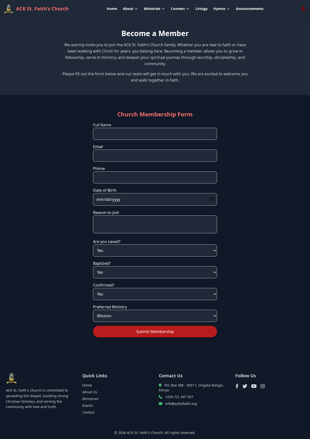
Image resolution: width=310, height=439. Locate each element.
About (128, 8)
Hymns (219, 8)
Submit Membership (155, 331)
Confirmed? (103, 285)
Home (112, 8)
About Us (89, 392)
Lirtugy (201, 8)
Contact (88, 412)
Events (87, 405)
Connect (178, 8)
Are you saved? (106, 241)
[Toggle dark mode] (304, 8)
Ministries (152, 8)
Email (98, 146)
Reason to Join (106, 212)
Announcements (250, 8)
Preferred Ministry (110, 307)
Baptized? (102, 263)
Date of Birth (104, 190)
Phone (99, 168)
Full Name (102, 125)
